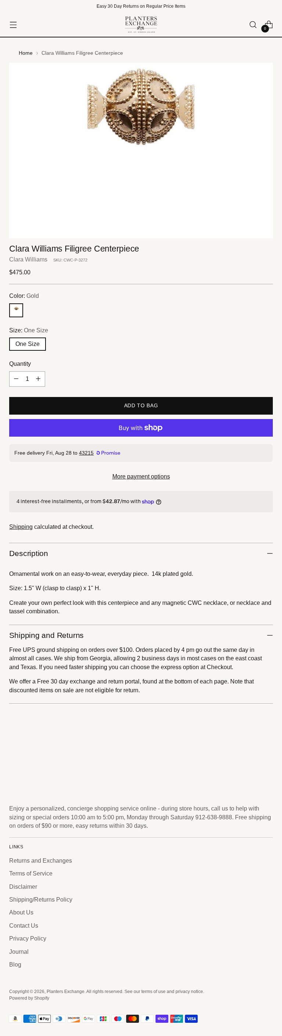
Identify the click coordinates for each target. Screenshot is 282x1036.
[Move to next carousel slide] (266, 758)
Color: (24, 296)
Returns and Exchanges (40, 861)
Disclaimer (23, 887)
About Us (21, 912)
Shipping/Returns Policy (40, 899)
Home (26, 53)
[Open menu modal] (13, 24)
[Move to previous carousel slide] (249, 758)
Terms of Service (31, 873)
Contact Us (23, 926)
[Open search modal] (253, 24)
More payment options (141, 476)
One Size (27, 344)
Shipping (21, 527)
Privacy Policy (27, 938)
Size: (28, 330)
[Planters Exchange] (141, 24)
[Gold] (16, 310)
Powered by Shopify (29, 998)
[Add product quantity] (38, 379)
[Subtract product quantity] (16, 379)
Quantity (20, 364)
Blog (15, 964)
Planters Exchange (65, 991)
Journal (19, 952)
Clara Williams (28, 259)
